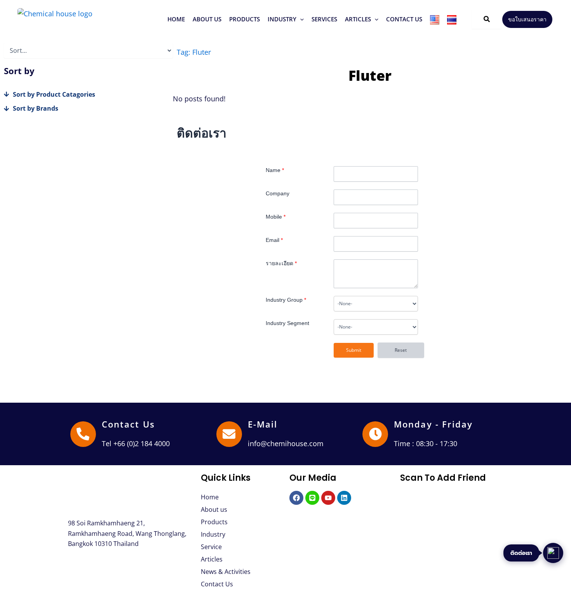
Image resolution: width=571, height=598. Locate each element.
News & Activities (226, 571)
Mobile (276, 217)
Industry (213, 534)
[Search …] (486, 19)
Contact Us (128, 424)
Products (214, 522)
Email (274, 240)
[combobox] (376, 303)
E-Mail (263, 424)
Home (210, 497)
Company (277, 193)
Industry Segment (287, 323)
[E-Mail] (229, 434)
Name (275, 170)
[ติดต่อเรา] (553, 553)
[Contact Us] (83, 434)
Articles (212, 559)
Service (211, 546)
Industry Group (286, 300)
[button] (244, 19)
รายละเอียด (281, 263)
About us (214, 509)
